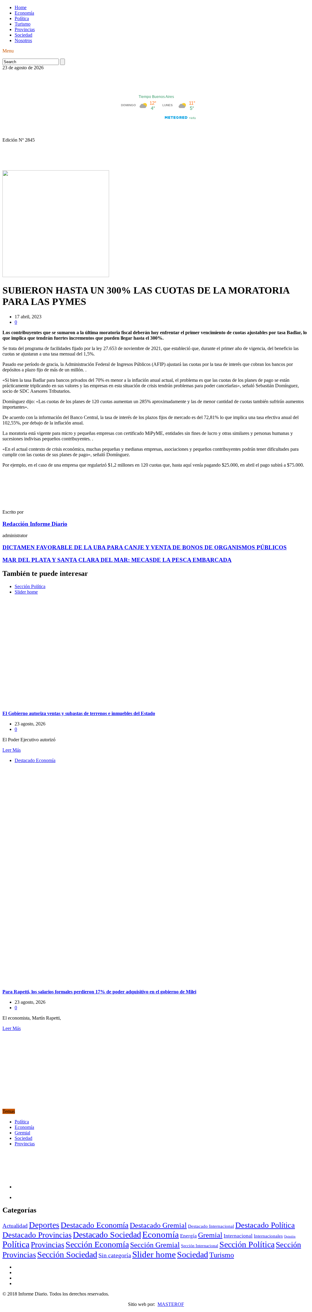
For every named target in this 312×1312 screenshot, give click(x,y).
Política (22, 18)
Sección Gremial (155, 1245)
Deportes (44, 1225)
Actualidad (15, 1226)
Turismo (22, 24)
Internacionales (268, 1235)
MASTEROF (171, 1304)
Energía (188, 1236)
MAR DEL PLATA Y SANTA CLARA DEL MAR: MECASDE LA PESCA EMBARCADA (117, 560)
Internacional (238, 1236)
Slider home (26, 592)
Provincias (25, 29)
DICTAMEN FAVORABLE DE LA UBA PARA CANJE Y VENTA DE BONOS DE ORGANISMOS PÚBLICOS (144, 547)
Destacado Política (265, 1225)
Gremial (22, 1132)
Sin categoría (114, 1255)
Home (21, 7)
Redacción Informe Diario (34, 524)
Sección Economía (97, 1244)
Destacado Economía (35, 760)
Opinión (290, 1236)
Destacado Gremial (158, 1225)
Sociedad (23, 35)
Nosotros (23, 40)
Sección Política (30, 586)
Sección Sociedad (67, 1254)
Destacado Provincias (37, 1235)
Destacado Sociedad (107, 1234)
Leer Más (11, 750)
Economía (24, 13)
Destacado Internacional (211, 1226)
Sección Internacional (199, 1246)
